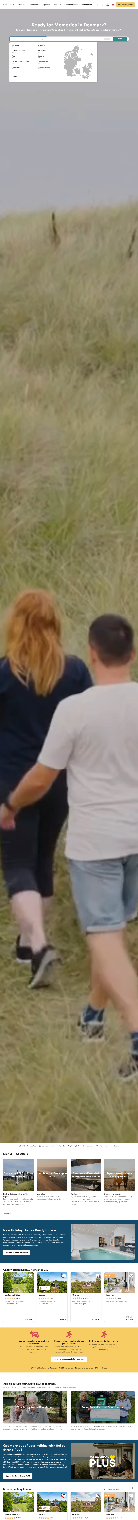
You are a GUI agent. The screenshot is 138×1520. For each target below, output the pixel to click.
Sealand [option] (41, 57)
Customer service (71, 4)
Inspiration (46, 4)
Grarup (42, 1295)
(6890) (14, 76)
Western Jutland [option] (44, 68)
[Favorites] (102, 4)
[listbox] (28, 39)
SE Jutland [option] (41, 51)
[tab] (10, 1291)
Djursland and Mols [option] (18, 51)
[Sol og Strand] (5, 5)
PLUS (12, 4)
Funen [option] (14, 57)
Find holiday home (125, 4)
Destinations (33, 4)
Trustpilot (7, 1213)
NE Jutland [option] (16, 68)
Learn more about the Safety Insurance (69, 1359)
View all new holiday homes (17, 1252)
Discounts (21, 4)
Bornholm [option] (15, 46)
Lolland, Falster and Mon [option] (20, 62)
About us (57, 4)
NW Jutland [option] (42, 46)
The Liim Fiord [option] (43, 62)
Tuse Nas (110, 1295)
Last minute (87, 4)
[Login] (107, 4)
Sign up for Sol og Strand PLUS (18, 1476)
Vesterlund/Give (12, 1295)
